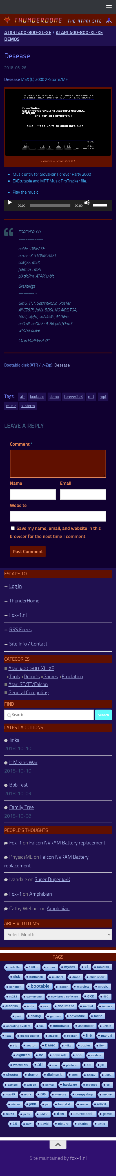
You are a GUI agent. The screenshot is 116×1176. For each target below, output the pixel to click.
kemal (49, 1084)
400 (105, 996)
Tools (14, 676)
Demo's (32, 676)
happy (91, 1074)
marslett (83, 986)
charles (83, 1123)
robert (101, 1104)
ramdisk (103, 967)
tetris (30, 1006)
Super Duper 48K (52, 879)
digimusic (55, 1074)
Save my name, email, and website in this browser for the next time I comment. (55, 532)
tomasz (107, 1006)
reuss (10, 1114)
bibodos (91, 1084)
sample (13, 1084)
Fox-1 (15, 843)
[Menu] (109, 7)
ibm (101, 1045)
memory (60, 1094)
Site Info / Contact (28, 644)
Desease (62, 365)
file (89, 1035)
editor (44, 1114)
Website (18, 505)
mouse (107, 1094)
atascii (53, 1035)
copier (85, 1045)
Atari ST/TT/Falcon (28, 684)
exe (90, 996)
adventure (77, 1016)
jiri (102, 1065)
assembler (85, 1025)
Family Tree (21, 807)
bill (89, 1065)
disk (16, 977)
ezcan (51, 967)
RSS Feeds (20, 629)
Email (65, 483)
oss (45, 1006)
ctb (15, 1045)
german (55, 1016)
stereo (15, 1104)
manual (106, 1035)
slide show (97, 976)
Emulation (72, 676)
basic (50, 1045)
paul (18, 1016)
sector (31, 1045)
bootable (37, 396)
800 (43, 1094)
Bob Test (18, 785)
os (108, 1084)
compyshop (84, 1094)
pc (47, 1104)
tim (41, 1025)
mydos (69, 967)
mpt (103, 396)
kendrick (15, 986)
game (107, 1114)
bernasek (36, 976)
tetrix (27, 1094)
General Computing (28, 692)
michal (88, 1006)
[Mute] (87, 202)
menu (84, 1104)
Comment (21, 444)
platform (71, 1065)
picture (63, 1123)
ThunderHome (24, 601)
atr (22, 396)
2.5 (15, 1123)
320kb (107, 1025)
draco (76, 976)
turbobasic (61, 1025)
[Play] (10, 202)
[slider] (101, 205)
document (66, 1006)
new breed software (64, 996)
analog (36, 1016)
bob (79, 1055)
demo (54, 396)
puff (28, 1123)
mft (91, 396)
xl (86, 967)
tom (75, 1074)
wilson (31, 1084)
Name (16, 483)
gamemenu (34, 996)
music (11, 405)
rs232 (13, 996)
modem (96, 1055)
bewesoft (59, 1055)
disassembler (29, 1035)
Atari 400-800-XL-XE (27, 32)
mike (68, 1045)
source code (83, 1114)
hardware (70, 1084)
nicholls (14, 967)
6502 (108, 1074)
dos (60, 1114)
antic (101, 1123)
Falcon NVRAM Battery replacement (67, 843)
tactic (98, 1016)
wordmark (20, 1065)
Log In (15, 586)
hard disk (64, 1104)
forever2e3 (73, 396)
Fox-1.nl (18, 615)
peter (26, 1114)
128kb (33, 967)
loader (63, 986)
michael (57, 976)
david (45, 1123)
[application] (58, 205)
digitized (23, 1055)
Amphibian (40, 894)
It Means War (23, 762)
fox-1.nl (78, 1158)
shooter (12, 1075)
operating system (18, 1025)
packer (72, 1035)
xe (41, 1055)
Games (50, 676)
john (32, 1104)
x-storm (28, 405)
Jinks (14, 740)
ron (54, 1065)
